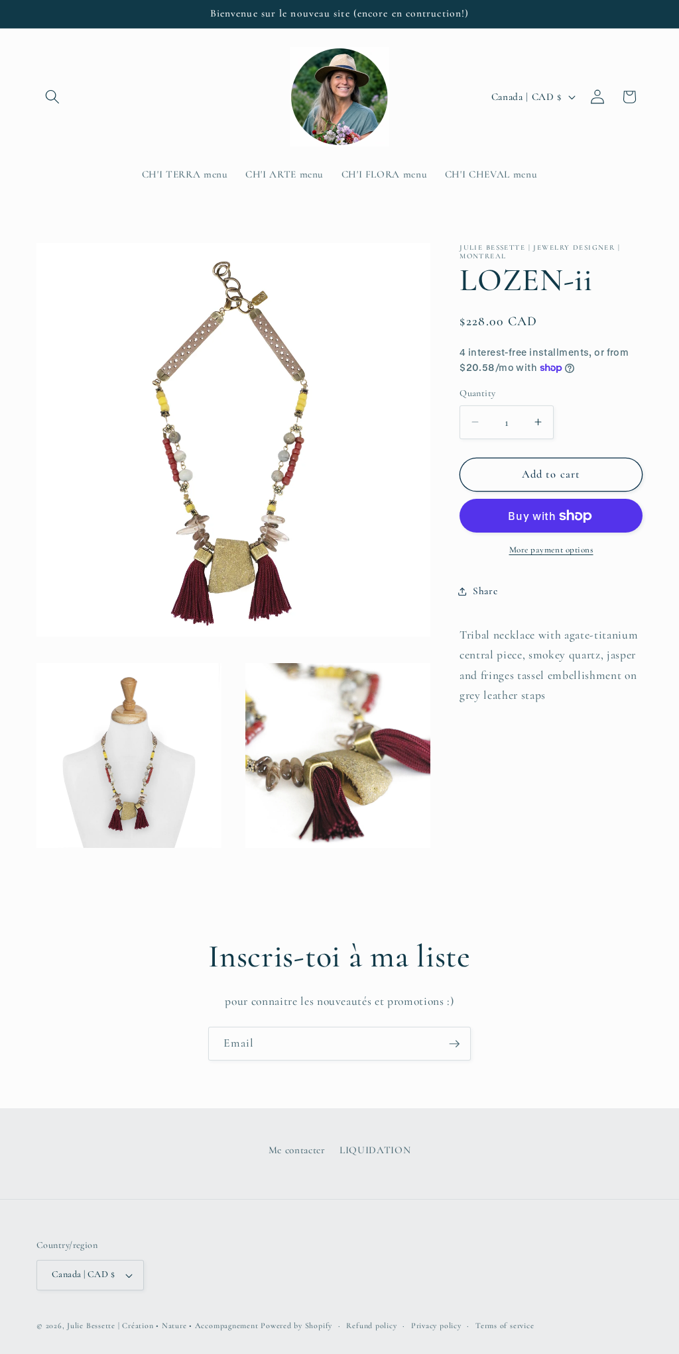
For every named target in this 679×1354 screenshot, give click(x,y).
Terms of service (504, 1325)
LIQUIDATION (375, 1150)
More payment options (551, 550)
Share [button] (485, 591)
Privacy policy (436, 1325)
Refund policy (371, 1325)
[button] (52, 97)
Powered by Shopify (296, 1325)
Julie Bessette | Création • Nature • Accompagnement (162, 1325)
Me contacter (297, 1150)
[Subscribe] (454, 1044)
